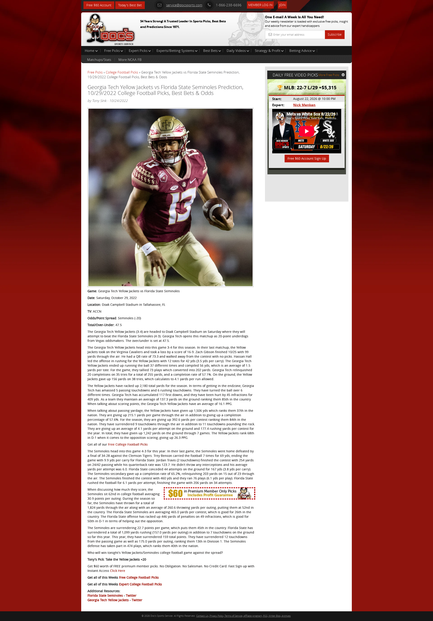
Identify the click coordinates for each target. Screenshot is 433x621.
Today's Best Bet (130, 5)
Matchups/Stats (99, 59)
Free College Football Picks (128, 444)
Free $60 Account (98, 5)
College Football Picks (122, 72)
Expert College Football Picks (140, 584)
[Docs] (110, 28)
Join (282, 5)
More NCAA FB (130, 59)
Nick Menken (304, 105)
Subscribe (335, 34)
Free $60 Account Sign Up (307, 158)
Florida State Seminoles (105, 595)
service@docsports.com (184, 5)
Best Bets (210, 50)
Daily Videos (236, 50)
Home (90, 50)
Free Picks (112, 50)
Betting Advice (300, 50)
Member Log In (260, 5)
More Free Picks (328, 75)
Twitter (131, 595)
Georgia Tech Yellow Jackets (108, 600)
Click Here (117, 570)
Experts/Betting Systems (175, 50)
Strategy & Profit (267, 50)
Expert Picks (138, 50)
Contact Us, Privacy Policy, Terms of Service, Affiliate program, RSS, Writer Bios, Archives (243, 615)
